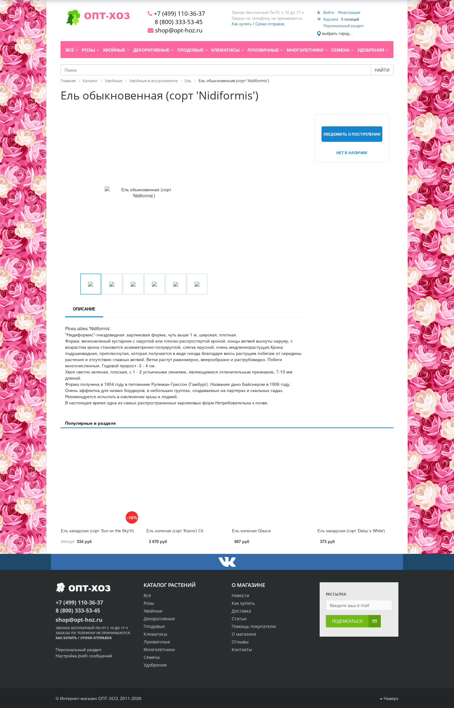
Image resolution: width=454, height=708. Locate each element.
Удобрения (155, 665)
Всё (147, 595)
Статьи (239, 619)
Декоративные (159, 619)
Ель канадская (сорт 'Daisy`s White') (351, 530)
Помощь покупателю (254, 626)
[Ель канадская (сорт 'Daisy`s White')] (355, 478)
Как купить (242, 24)
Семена (152, 657)
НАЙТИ (382, 70)
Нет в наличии (351, 152)
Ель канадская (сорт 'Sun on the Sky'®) (97, 530)
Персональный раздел (343, 25)
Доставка (241, 611)
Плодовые (154, 626)
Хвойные (153, 611)
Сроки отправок (269, 24)
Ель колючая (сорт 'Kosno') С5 (174, 530)
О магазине (244, 634)
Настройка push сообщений (84, 655)
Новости (240, 595)
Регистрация (349, 12)
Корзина (330, 19)
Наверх (390, 698)
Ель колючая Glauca (251, 530)
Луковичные (157, 642)
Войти (329, 12)
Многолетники (159, 649)
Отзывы (240, 642)
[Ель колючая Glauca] (270, 478)
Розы (149, 603)
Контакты (242, 649)
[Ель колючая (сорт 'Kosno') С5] (184, 478)
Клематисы (155, 634)
